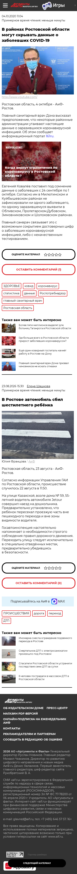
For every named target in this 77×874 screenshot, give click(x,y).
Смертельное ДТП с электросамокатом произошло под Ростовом (43, 652)
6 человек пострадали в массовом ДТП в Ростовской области (44, 678)
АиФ (31, 461)
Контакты (11, 728)
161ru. (50, 136)
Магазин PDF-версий (20, 713)
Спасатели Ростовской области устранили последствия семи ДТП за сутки (45, 665)
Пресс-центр (57, 708)
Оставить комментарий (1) (38, 269)
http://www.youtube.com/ (19, 97)
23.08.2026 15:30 (13, 386)
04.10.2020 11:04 (12, 16)
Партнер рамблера (37, 854)
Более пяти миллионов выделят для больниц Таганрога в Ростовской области (45, 327)
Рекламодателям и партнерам (29, 734)
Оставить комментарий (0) (39, 583)
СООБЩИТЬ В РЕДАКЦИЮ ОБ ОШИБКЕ (32, 739)
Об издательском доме (23, 708)
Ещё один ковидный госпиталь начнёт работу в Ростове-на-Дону (42, 352)
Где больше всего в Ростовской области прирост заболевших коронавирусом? (44, 339)
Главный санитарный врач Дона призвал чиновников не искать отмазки (44, 365)
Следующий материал (37, 863)
